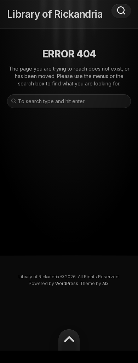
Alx (105, 283)
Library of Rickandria (55, 14)
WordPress (66, 283)
